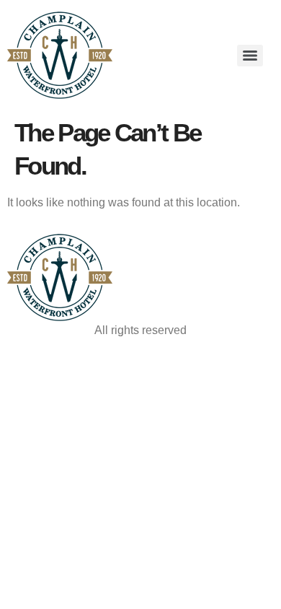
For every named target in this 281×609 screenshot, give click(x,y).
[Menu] (250, 55)
